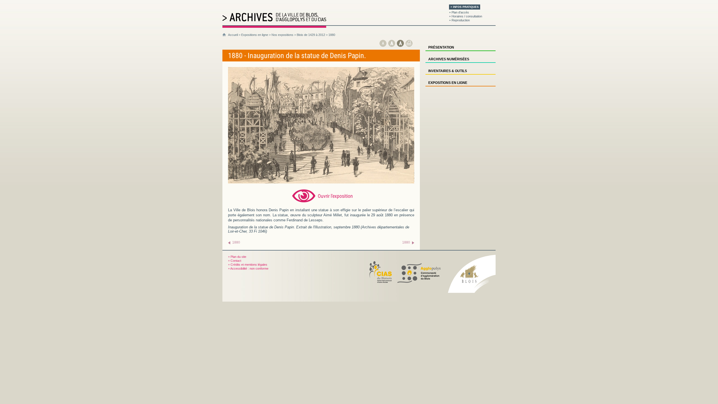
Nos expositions (282, 34)
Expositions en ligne (254, 34)
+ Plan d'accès (459, 12)
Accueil (233, 34)
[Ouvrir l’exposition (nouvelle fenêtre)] (321, 182)
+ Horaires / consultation (465, 16)
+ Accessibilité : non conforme (248, 268)
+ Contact (234, 260)
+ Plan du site (237, 256)
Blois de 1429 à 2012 (311, 34)
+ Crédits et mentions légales (247, 264)
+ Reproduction (459, 20)
